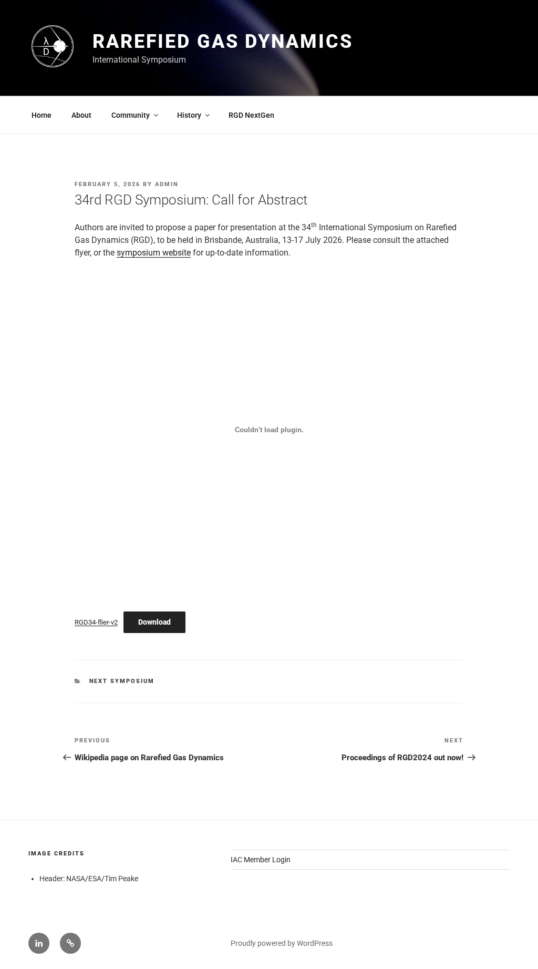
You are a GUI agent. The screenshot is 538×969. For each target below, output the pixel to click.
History (189, 115)
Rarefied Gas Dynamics (222, 41)
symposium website (154, 253)
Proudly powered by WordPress (282, 943)
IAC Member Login (261, 859)
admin (167, 184)
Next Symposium (122, 681)
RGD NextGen (251, 115)
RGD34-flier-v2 (96, 622)
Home (41, 115)
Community (130, 115)
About (81, 115)
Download (154, 622)
